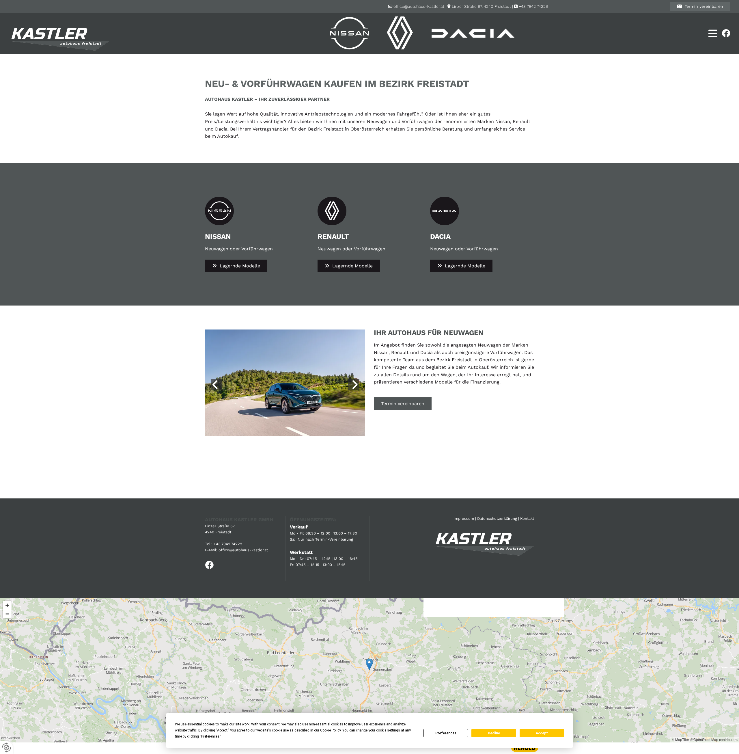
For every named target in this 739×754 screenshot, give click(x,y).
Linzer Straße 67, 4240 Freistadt (481, 6)
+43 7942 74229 (533, 6)
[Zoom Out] (7, 614)
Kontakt (527, 518)
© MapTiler (680, 739)
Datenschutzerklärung (497, 518)
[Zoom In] (7, 605)
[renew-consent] (6, 747)
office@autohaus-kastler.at (418, 6)
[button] (700, 6)
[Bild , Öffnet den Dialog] (281, 382)
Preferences (445, 733)
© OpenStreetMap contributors (714, 739)
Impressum (464, 518)
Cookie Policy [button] (330, 730)
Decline (494, 733)
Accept (542, 733)
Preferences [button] (210, 736)
